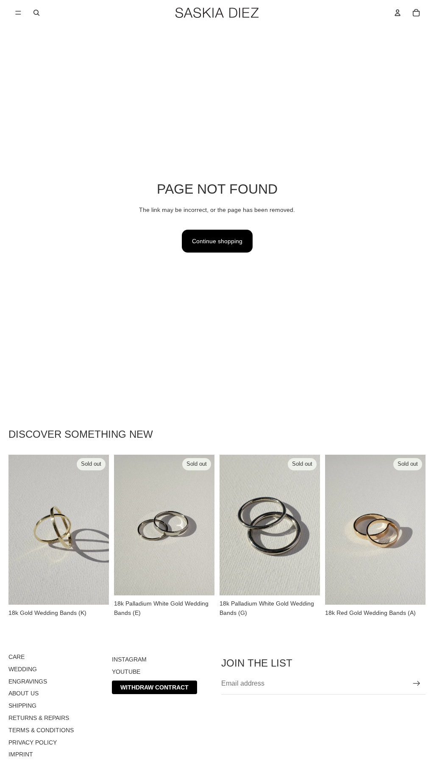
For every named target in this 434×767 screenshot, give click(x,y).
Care (16, 656)
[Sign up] (417, 683)
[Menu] (18, 12)
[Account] (397, 12)
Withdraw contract (154, 687)
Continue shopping (217, 241)
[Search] (36, 12)
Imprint (20, 754)
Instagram (129, 659)
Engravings (27, 681)
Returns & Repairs (38, 717)
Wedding (22, 668)
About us (23, 693)
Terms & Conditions (41, 729)
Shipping (22, 705)
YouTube (126, 671)
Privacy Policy (32, 742)
